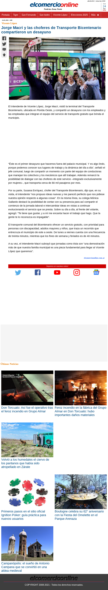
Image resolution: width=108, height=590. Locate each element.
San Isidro (45, 15)
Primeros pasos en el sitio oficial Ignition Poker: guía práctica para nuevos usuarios (23, 515)
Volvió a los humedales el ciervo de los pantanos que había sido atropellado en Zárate (25, 463)
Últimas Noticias (9, 364)
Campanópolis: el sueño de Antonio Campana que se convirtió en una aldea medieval (25, 567)
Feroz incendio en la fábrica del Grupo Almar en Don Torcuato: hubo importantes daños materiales (80, 411)
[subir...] (4, 55)
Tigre (15, 15)
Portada (6, 15)
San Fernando (29, 15)
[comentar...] (4, 49)
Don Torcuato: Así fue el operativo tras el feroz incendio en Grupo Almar (27, 409)
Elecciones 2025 (79, 15)
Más (93, 15)
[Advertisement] (55, 141)
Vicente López (60, 15)
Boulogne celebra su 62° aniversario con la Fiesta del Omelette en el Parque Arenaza (79, 515)
